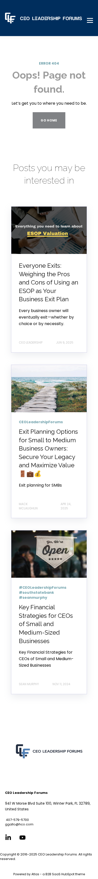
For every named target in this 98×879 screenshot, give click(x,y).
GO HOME (49, 120)
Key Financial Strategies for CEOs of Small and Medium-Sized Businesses (46, 624)
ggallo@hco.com (19, 824)
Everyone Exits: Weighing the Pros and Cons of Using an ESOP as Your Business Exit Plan (48, 282)
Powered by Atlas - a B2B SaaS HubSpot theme (49, 874)
